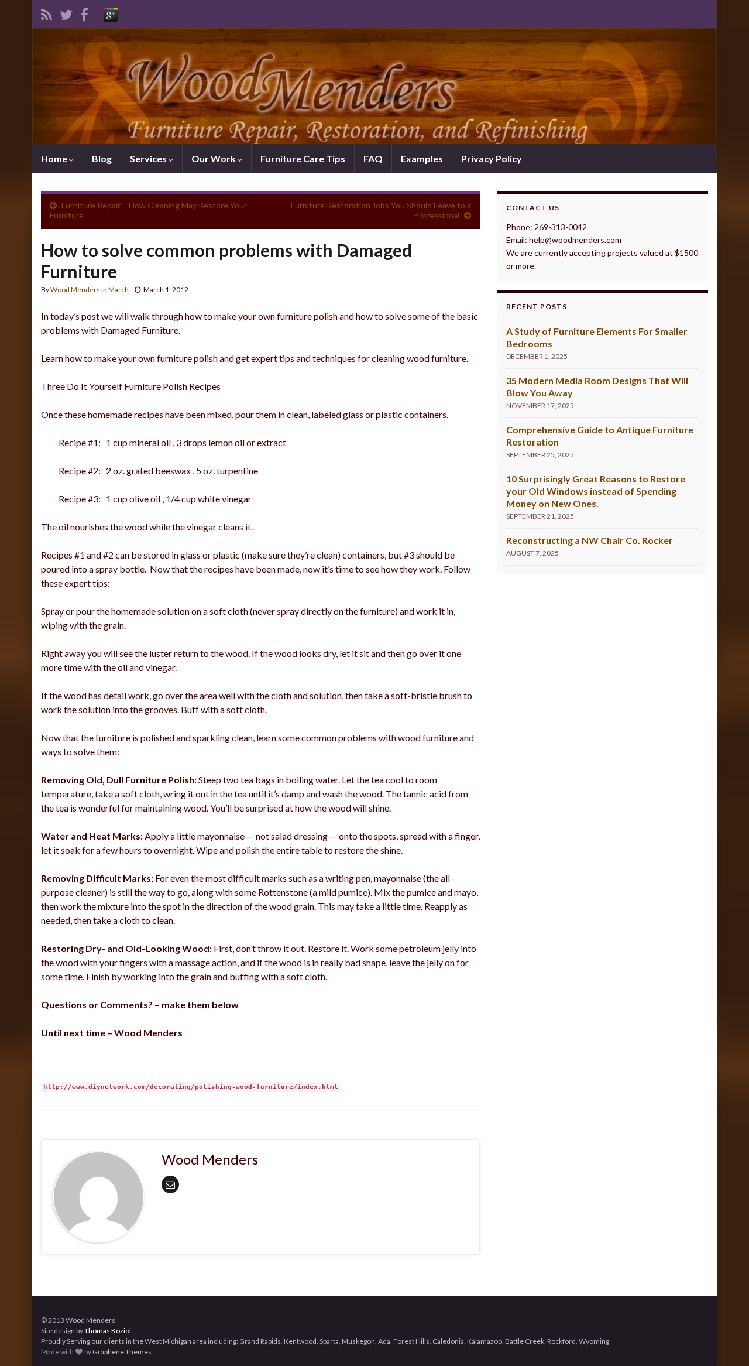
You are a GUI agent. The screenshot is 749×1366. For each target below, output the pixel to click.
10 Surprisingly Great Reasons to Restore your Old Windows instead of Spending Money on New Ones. (595, 491)
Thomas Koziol (107, 1330)
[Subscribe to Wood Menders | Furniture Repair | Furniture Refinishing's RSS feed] (46, 12)
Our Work (214, 158)
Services (149, 158)
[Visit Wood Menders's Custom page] (111, 12)
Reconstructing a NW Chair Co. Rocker (589, 540)
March (118, 289)
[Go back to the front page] (374, 86)
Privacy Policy (491, 158)
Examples (422, 158)
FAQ (373, 158)
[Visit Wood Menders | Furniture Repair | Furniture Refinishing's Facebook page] (84, 12)
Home (55, 158)
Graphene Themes (122, 1351)
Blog (102, 158)
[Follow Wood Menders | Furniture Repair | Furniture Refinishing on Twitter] (66, 12)
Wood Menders (75, 289)
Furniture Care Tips (302, 158)
